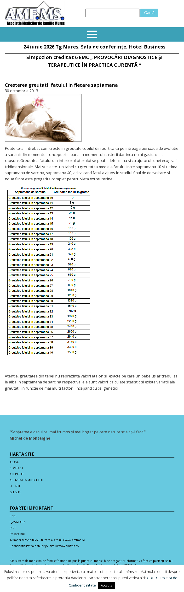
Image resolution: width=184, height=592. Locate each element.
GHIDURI (15, 492)
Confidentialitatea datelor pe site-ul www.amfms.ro (44, 546)
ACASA (14, 462)
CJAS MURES (17, 522)
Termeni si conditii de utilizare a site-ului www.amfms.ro (47, 540)
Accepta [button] (106, 585)
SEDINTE (15, 486)
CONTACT (16, 468)
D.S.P (13, 528)
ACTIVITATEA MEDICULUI (26, 480)
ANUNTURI (17, 474)
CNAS (13, 516)
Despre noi (17, 534)
